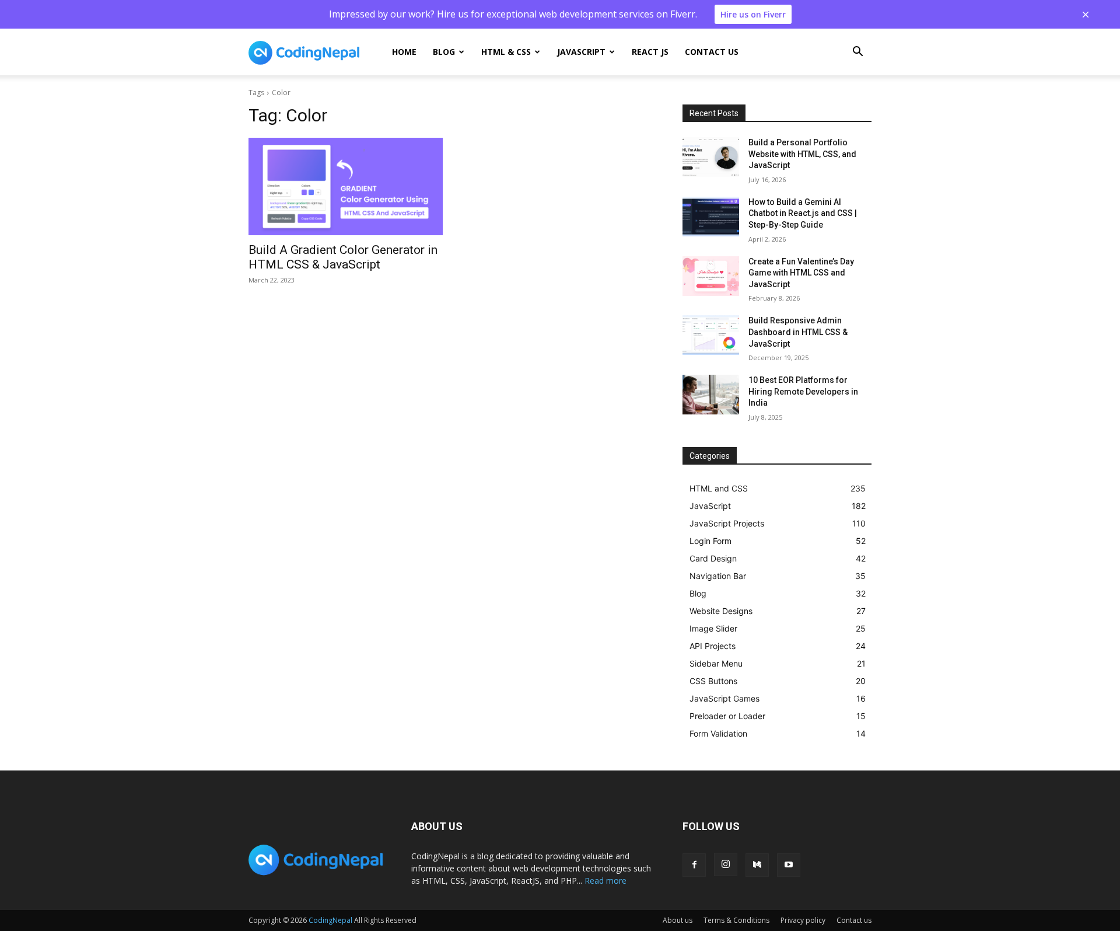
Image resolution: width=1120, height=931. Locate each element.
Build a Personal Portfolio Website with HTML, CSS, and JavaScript (802, 154)
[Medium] (757, 865)
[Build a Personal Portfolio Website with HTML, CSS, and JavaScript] (710, 157)
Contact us (711, 51)
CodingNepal (330, 920)
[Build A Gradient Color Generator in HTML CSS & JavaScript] (346, 186)
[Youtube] (788, 865)
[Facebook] (694, 865)
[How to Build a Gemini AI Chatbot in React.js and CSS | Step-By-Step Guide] (710, 216)
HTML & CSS (506, 51)
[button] (858, 52)
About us (677, 920)
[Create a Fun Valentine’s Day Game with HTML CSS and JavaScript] (710, 276)
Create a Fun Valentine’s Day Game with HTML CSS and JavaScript (801, 273)
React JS (650, 51)
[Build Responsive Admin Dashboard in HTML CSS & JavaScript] (710, 335)
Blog (444, 51)
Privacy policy (802, 920)
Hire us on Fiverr (753, 14)
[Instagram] (725, 864)
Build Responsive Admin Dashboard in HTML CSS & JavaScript (798, 332)
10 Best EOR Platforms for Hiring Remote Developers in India (803, 391)
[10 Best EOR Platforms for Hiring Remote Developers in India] (710, 394)
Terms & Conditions (736, 920)
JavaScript (581, 51)
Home (404, 51)
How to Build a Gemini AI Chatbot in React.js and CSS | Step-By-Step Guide (802, 213)
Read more (605, 880)
